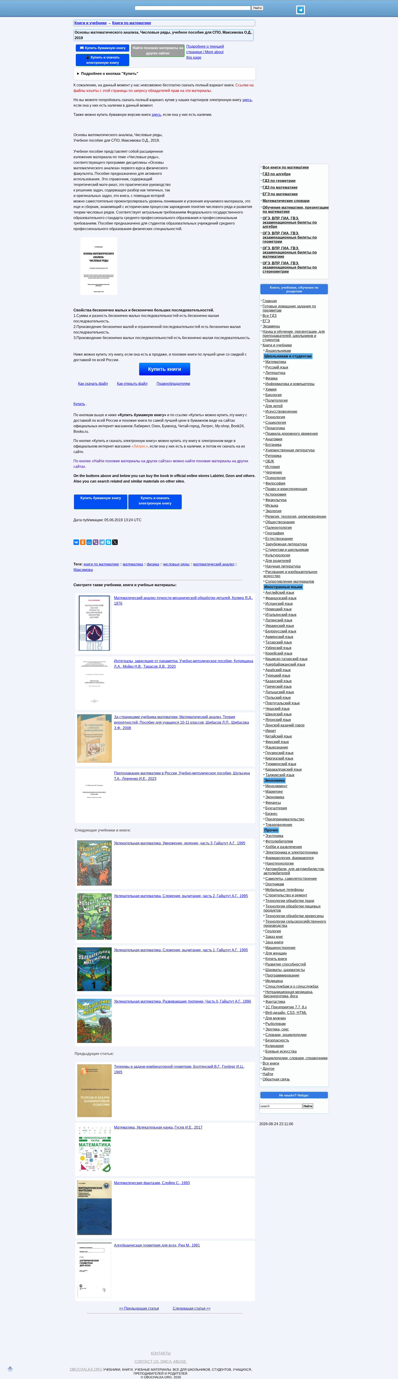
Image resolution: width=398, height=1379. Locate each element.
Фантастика (275, 1002)
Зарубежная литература (286, 544)
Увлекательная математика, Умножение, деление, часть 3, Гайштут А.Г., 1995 (179, 843)
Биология (273, 395)
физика (153, 564)
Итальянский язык (280, 615)
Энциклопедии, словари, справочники (295, 1058)
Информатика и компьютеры (290, 384)
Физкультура (276, 500)
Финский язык (277, 742)
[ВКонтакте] (76, 542)
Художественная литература (290, 450)
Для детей (274, 406)
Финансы (273, 803)
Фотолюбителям (279, 841)
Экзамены (271, 326)
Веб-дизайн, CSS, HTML (286, 1013)
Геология (273, 931)
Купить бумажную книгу (100, 498)
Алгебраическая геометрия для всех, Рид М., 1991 (157, 1245)
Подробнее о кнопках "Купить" (109, 74)
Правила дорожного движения (291, 434)
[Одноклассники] (82, 542)
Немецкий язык (278, 609)
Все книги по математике (286, 167)
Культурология (277, 555)
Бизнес (271, 814)
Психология (275, 478)
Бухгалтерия (276, 808)
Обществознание (280, 522)
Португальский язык (282, 703)
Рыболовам (275, 1024)
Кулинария (274, 1046)
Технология (275, 417)
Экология (273, 511)
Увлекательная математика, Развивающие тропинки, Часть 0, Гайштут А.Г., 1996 (182, 1001)
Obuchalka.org (86, 1369)
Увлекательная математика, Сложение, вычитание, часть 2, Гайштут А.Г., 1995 (181, 896)
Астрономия (275, 494)
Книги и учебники (277, 345)
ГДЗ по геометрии (279, 181)
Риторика (273, 456)
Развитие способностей (285, 964)
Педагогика (275, 428)
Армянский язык (279, 637)
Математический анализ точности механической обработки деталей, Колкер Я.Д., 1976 (183, 600)
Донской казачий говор (284, 725)
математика (133, 564)
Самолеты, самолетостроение (291, 879)
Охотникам (274, 884)
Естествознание (279, 539)
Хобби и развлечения (283, 847)
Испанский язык (279, 604)
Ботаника (273, 445)
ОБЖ (269, 461)
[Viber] (95, 542)
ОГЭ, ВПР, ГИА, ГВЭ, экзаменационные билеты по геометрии (290, 237)
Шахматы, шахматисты (285, 970)
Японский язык (278, 720)
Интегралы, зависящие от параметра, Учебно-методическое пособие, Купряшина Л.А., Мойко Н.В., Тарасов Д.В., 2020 (183, 663)
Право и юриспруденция (286, 489)
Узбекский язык (278, 648)
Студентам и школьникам (287, 550)
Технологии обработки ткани (289, 901)
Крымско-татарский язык (286, 659)
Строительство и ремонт (286, 895)
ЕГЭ (266, 321)
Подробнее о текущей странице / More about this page (205, 51)
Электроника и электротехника (291, 852)
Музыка (271, 505)
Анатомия (273, 439)
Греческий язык (278, 686)
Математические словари (286, 201)
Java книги (274, 942)
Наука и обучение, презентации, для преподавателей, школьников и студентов (294, 336)
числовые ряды (176, 564)
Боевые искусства (281, 1051)
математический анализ (213, 564)
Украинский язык (279, 626)
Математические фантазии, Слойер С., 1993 (152, 1183)
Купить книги (164, 369)
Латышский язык (279, 692)
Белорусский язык (280, 631)
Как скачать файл (93, 384)
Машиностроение (280, 948)
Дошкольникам (278, 351)
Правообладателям (173, 384)
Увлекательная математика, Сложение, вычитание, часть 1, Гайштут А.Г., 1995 (181, 950)
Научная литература (283, 566)
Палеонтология (278, 528)
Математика (275, 362)
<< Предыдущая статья (139, 1308)
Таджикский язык (279, 775)
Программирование (282, 975)
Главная (270, 301)
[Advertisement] (211, 160)
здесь (247, 100)
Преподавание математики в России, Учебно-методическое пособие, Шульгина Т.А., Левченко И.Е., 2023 (182, 776)
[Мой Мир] (89, 542)
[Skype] (108, 542)
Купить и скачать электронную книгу (155, 500)
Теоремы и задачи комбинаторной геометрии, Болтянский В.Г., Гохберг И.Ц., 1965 (179, 1069)
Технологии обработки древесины (294, 916)
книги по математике (101, 564)
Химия (271, 389)
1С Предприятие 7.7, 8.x (286, 1007)
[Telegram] (102, 542)
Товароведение (278, 825)
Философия (275, 483)
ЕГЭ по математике (280, 194)
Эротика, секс (277, 1029)
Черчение (273, 472)
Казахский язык (278, 681)
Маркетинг (274, 791)
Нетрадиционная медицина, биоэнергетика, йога (288, 994)
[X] (115, 542)
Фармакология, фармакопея (289, 858)
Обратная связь (276, 1079)
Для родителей (278, 561)
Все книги (271, 1063)
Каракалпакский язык (283, 769)
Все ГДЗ (270, 316)
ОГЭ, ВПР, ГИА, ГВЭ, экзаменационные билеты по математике (290, 252)
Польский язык (278, 698)
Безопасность (277, 1040)
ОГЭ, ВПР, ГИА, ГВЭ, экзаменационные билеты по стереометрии (290, 267)
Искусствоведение (281, 411)
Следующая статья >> (192, 1308)
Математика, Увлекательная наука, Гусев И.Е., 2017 (158, 1127)
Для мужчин (275, 1018)
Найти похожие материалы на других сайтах (158, 50)
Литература (275, 373)
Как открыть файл (132, 384)
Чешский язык (277, 709)
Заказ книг (274, 937)
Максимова (83, 570)
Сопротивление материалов (289, 581)
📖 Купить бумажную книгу (103, 48)
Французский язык (280, 598)
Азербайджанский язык (285, 664)
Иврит (270, 731)
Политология (276, 400)
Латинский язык (278, 620)
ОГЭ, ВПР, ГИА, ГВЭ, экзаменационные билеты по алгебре (290, 222)
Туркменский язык (280, 764)
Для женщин (276, 953)
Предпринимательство (284, 819)
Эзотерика (274, 836)
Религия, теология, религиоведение (295, 516)
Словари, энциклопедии (286, 1035)
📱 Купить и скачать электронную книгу (102, 59)
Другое (269, 1069)
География (274, 533)
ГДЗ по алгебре (277, 174)
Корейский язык (278, 653)
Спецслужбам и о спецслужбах (292, 986)
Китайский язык (278, 736)
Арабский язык (278, 670)
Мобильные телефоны (284, 890)
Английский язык (279, 592)
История (272, 467)
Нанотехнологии (279, 863)
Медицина (274, 981)
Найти (268, 1074)
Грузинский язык (279, 753)
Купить (79, 404)
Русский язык (276, 367)
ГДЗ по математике (280, 187)
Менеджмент (276, 786)
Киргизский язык (279, 758)
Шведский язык (278, 714)
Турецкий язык (277, 675)
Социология (275, 423)
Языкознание (276, 747)
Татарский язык (278, 642)
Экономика (274, 797)
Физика (271, 378)
